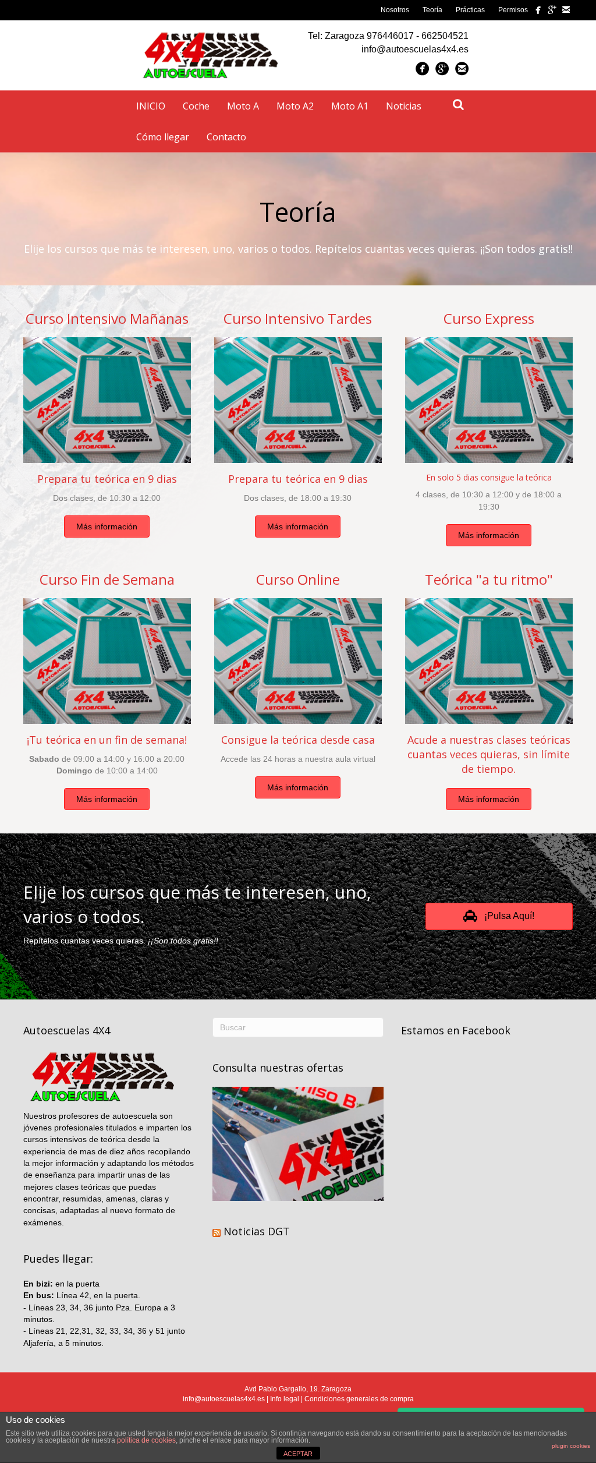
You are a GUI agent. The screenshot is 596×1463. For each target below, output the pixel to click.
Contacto (226, 136)
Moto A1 (349, 106)
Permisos (513, 10)
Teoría (432, 10)
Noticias (403, 106)
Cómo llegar (162, 136)
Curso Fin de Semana (107, 579)
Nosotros (395, 10)
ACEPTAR (298, 1453)
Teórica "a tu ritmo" (489, 579)
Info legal (284, 1399)
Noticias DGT (257, 1231)
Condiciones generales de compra (359, 1399)
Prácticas (470, 10)
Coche (196, 106)
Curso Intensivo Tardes (298, 318)
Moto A (243, 106)
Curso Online (298, 579)
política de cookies (146, 1440)
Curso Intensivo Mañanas (107, 318)
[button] (107, 526)
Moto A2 (295, 106)
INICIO (150, 106)
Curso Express (489, 318)
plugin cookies (571, 1446)
